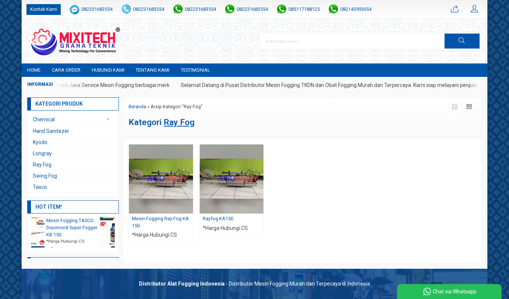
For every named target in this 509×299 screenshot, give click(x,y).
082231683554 (97, 9)
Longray (42, 153)
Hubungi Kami (108, 70)
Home (34, 70)
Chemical (44, 119)
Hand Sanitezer (51, 131)
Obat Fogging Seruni (77, 220)
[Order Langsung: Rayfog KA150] (259, 208)
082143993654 (356, 9)
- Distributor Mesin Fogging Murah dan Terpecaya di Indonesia (254, 284)
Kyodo (40, 142)
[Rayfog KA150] (232, 178)
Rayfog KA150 (218, 218)
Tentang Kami (153, 70)
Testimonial (195, 70)
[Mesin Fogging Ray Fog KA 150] (161, 178)
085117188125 (304, 9)
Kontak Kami (43, 9)
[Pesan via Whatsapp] (454, 9)
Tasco (40, 187)
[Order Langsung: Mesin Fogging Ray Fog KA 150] (188, 208)
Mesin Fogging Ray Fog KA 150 (160, 222)
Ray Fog (42, 165)
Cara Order (66, 70)
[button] (462, 41)
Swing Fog (45, 176)
